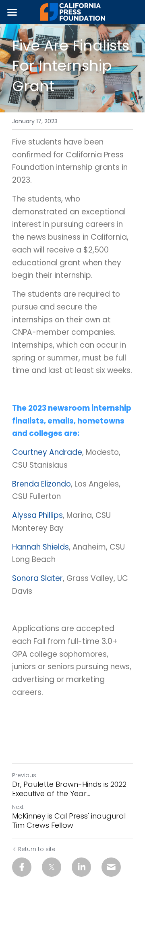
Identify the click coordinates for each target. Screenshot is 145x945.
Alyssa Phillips (37, 515)
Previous (24, 775)
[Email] (111, 867)
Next (18, 807)
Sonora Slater (37, 578)
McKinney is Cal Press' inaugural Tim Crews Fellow (69, 821)
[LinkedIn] (81, 867)
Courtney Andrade (47, 452)
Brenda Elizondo (41, 484)
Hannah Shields (40, 547)
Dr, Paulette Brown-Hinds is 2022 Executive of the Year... (69, 789)
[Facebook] (21, 867)
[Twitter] (51, 867)
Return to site (37, 849)
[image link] (73, 11)
